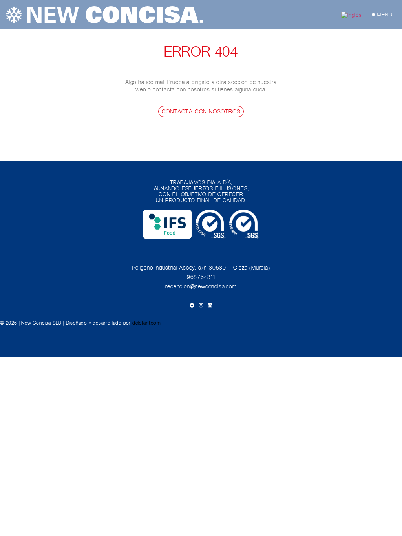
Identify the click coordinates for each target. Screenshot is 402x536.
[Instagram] (201, 305)
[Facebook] (192, 305)
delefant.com (146, 323)
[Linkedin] (210, 305)
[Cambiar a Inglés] (351, 14)
